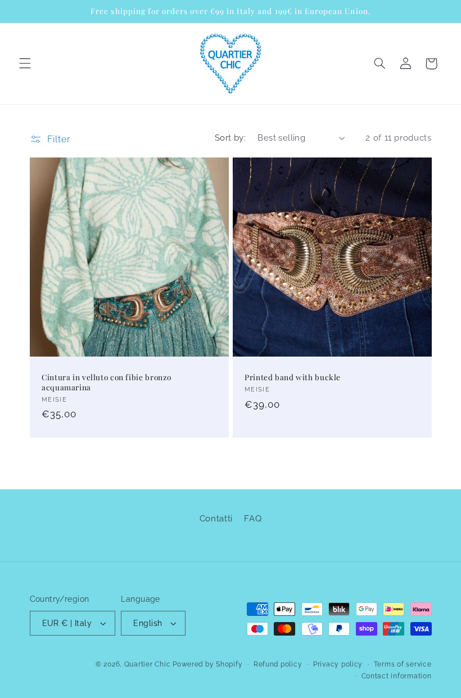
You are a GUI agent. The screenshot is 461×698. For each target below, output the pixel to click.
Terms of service (403, 664)
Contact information (396, 676)
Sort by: (230, 137)
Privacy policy (338, 664)
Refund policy (278, 664)
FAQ (252, 518)
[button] (25, 63)
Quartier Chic (147, 664)
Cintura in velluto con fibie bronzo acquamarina (106, 382)
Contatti (216, 518)
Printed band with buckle (293, 377)
